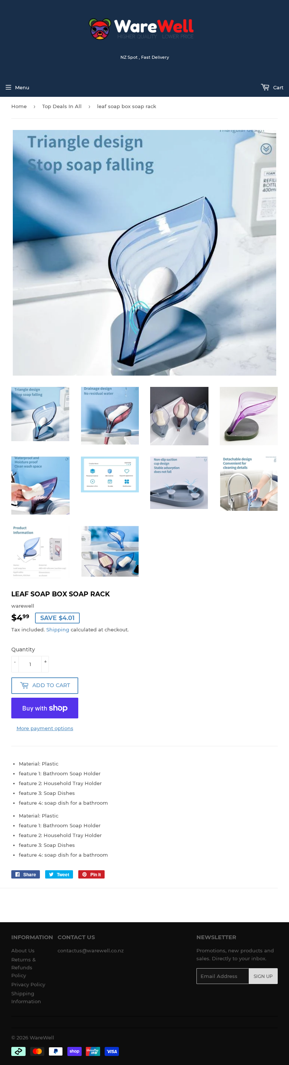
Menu (22, 87)
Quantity (23, 649)
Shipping (57, 629)
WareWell (42, 1037)
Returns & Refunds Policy (23, 967)
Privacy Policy (28, 984)
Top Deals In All (62, 106)
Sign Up (263, 976)
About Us (23, 950)
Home (19, 106)
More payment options (45, 728)
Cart (277, 87)
